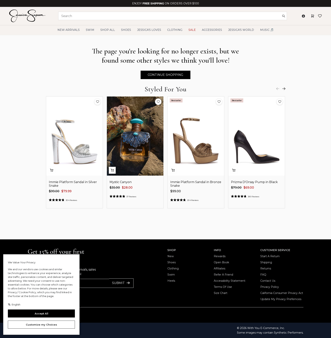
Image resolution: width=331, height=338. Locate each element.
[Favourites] (320, 16)
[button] (97, 102)
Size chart (220, 293)
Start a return (270, 256)
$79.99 (66, 191)
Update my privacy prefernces (280, 299)
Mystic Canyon (121, 182)
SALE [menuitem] (192, 30)
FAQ (263, 274)
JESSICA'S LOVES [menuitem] (149, 30)
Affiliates (219, 268)
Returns (265, 268)
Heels (171, 280)
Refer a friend (223, 274)
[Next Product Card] (284, 88)
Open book (221, 262)
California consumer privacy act (281, 293)
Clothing (173, 268)
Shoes (171, 262)
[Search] (283, 15)
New (170, 256)
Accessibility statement (229, 280)
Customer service (275, 250)
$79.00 (236, 187)
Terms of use (223, 287)
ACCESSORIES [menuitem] (212, 30)
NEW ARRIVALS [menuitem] (68, 30)
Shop (171, 250)
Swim (171, 274)
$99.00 (54, 191)
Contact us (267, 280)
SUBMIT (118, 283)
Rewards (219, 256)
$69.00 (248, 187)
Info (217, 250)
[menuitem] (241, 30)
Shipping (266, 262)
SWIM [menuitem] (90, 30)
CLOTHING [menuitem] (174, 30)
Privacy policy (269, 287)
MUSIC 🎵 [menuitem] (267, 30)
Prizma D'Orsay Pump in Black (254, 182)
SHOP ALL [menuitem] (107, 30)
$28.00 (127, 187)
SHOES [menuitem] (126, 30)
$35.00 (115, 187)
